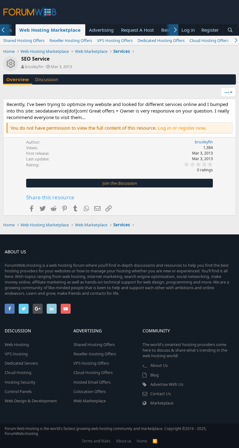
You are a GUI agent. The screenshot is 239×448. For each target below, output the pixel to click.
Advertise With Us (166, 384)
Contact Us (160, 393)
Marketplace (161, 403)
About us (123, 441)
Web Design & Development (31, 401)
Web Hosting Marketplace (50, 30)
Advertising (101, 30)
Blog (154, 375)
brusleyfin (34, 66)
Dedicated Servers (21, 363)
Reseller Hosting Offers (70, 40)
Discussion (46, 79)
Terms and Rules (96, 441)
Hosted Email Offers (91, 382)
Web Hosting (17, 344)
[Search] (230, 30)
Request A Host (137, 30)
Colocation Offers (89, 391)
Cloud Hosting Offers (209, 40)
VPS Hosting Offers (115, 40)
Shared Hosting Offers (24, 40)
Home (142, 441)
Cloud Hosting (18, 372)
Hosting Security (20, 382)
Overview (17, 79)
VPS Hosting (16, 354)
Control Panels (18, 391)
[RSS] (155, 441)
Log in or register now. (182, 128)
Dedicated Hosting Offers (161, 40)
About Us (159, 365)
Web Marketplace (89, 401)
